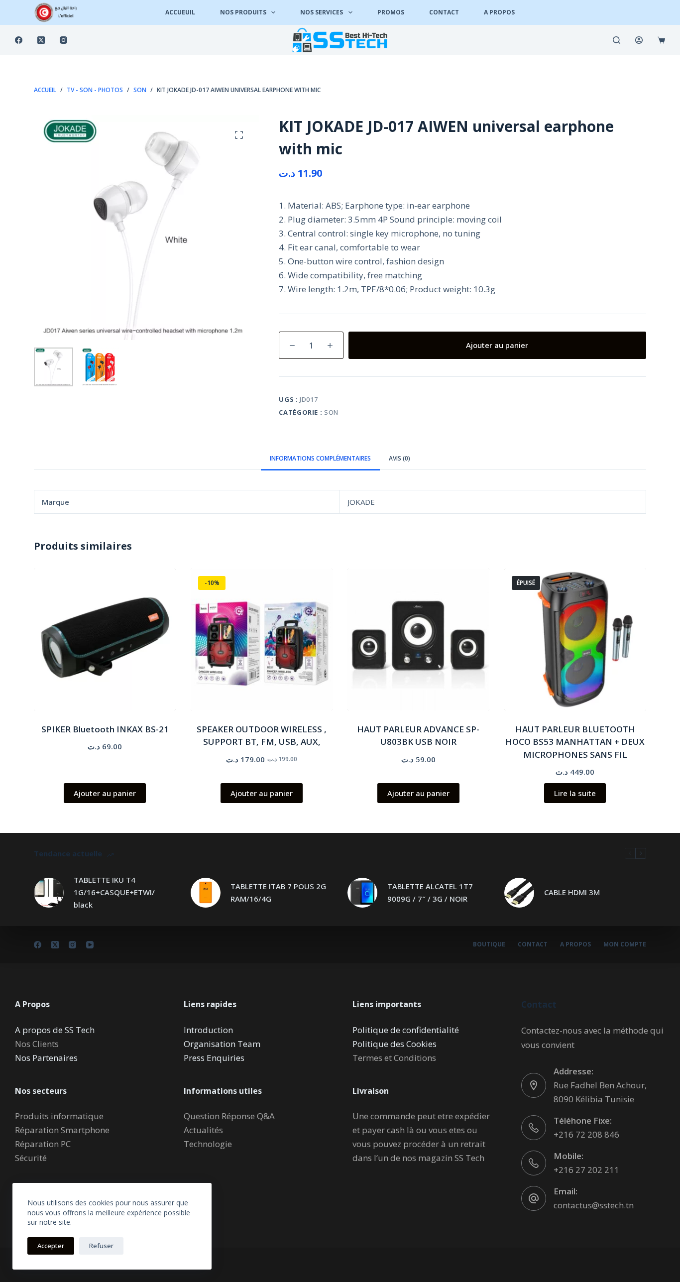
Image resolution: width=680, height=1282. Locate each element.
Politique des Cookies (394, 1043)
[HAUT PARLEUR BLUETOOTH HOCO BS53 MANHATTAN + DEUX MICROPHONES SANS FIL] (575, 639)
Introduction (208, 1030)
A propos (575, 944)
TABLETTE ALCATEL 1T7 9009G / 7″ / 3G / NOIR (430, 892)
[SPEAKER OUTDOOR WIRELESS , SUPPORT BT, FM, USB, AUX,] (262, 639)
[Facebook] (18, 40)
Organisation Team (222, 1043)
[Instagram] (63, 40)
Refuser (101, 1245)
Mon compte (624, 944)
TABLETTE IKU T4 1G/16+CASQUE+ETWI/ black (114, 892)
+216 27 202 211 (586, 1169)
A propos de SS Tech (55, 1030)
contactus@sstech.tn (594, 1205)
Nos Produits (243, 12)
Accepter (50, 1245)
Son (331, 412)
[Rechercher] (616, 40)
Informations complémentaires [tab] (320, 458)
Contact (444, 12)
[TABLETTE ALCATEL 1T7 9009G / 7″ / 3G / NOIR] (362, 893)
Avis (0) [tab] (399, 458)
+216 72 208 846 (586, 1134)
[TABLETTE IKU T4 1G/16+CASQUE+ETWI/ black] (49, 893)
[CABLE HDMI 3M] (519, 893)
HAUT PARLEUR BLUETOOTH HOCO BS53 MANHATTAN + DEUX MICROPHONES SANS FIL (575, 741)
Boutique (489, 944)
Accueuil (180, 12)
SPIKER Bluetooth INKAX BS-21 (105, 729)
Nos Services (321, 12)
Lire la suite (575, 793)
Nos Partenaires (46, 1057)
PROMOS (390, 12)
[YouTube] (90, 944)
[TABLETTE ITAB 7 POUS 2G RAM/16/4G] (206, 893)
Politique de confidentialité (405, 1030)
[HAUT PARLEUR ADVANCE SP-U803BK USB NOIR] (418, 639)
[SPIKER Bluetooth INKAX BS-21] (105, 639)
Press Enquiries (214, 1057)
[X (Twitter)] (41, 40)
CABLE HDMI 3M (572, 892)
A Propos (499, 12)
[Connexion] (639, 40)
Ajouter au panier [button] (105, 793)
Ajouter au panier (497, 345)
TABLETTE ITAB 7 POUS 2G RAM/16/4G (278, 892)
